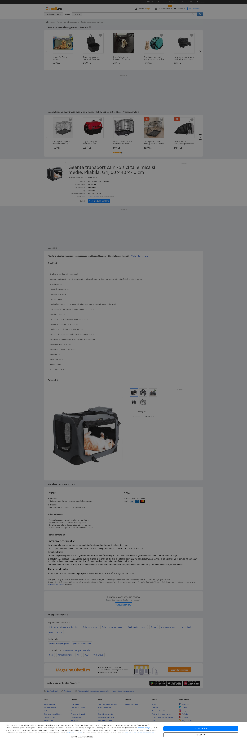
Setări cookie (128, 733)
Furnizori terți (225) (145, 728)
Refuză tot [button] (201, 735)
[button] (82, 735)
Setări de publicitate (74, 733)
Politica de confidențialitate (144, 733)
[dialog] (123, 731)
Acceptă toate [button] (201, 728)
